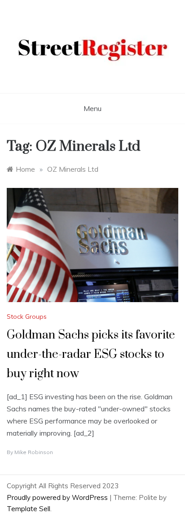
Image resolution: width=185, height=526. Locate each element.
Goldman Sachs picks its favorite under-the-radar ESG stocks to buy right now (91, 354)
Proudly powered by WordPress (58, 497)
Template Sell (28, 508)
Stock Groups (27, 316)
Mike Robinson (33, 452)
